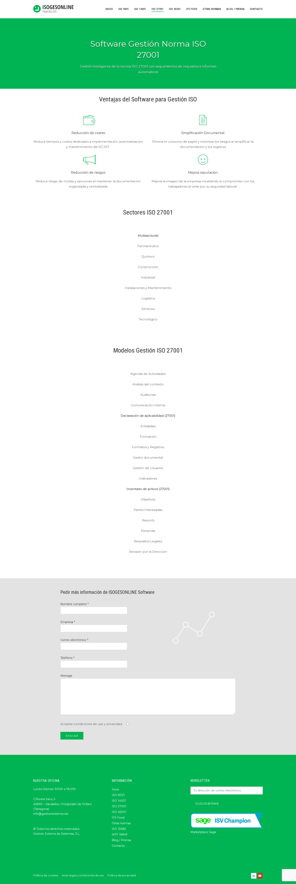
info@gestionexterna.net (50, 814)
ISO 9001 (123, 9)
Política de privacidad (122, 875)
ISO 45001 (175, 9)
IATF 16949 (119, 834)
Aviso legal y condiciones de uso (83, 875)
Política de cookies (45, 875)
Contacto (256, 9)
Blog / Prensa (235, 9)
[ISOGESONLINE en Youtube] (260, 876)
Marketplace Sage (203, 832)
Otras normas (212, 9)
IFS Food (191, 9)
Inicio (109, 9)
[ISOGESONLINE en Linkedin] (253, 876)
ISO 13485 (119, 829)
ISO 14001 (140, 9)
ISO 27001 (158, 9)
